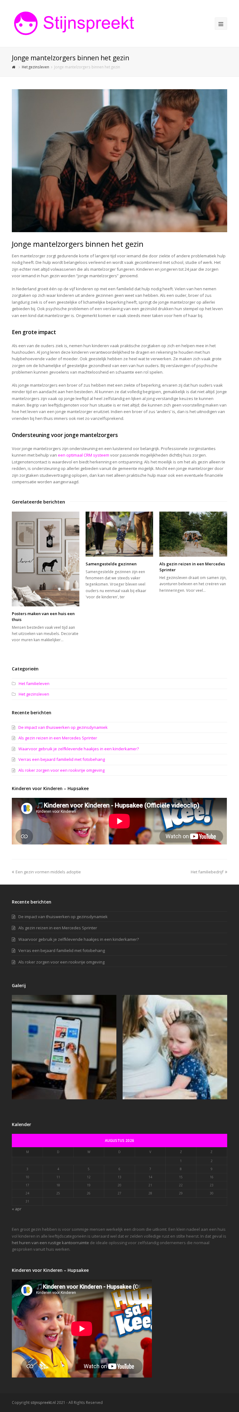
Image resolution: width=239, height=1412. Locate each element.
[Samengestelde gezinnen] (119, 534)
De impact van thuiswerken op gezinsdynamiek (63, 727)
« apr (16, 1209)
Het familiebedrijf (207, 872)
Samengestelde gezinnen (111, 564)
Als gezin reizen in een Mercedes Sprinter (57, 738)
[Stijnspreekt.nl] (74, 23)
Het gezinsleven (34, 694)
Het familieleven (34, 683)
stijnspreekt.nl (43, 1402)
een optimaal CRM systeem (83, 455)
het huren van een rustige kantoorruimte (50, 1242)
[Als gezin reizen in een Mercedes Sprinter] (193, 534)
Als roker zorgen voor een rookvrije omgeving (61, 770)
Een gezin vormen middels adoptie (48, 872)
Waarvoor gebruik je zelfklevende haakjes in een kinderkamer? (78, 749)
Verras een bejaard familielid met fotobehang (61, 759)
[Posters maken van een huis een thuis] (45, 559)
